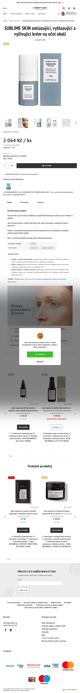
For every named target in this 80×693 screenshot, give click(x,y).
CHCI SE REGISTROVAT (53, 362)
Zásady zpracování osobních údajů (53, 369)
